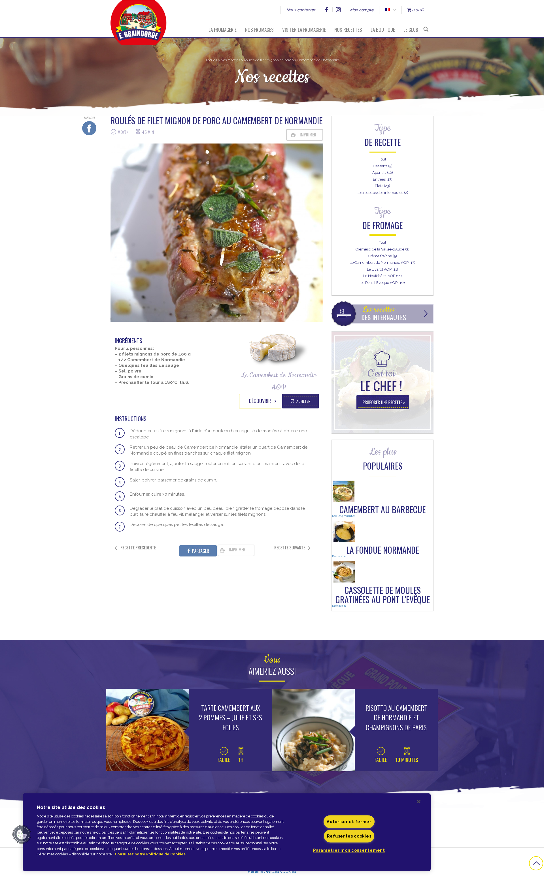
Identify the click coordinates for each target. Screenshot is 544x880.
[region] (227, 832)
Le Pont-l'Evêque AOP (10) (382, 283)
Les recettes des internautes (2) (382, 192)
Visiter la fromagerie (304, 29)
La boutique (383, 29)
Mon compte (361, 10)
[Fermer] (419, 801)
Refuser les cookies (349, 836)
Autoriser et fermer (349, 821)
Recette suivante (289, 548)
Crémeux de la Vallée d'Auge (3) (382, 249)
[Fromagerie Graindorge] (138, 18)
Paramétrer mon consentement (349, 850)
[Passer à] (387, 10)
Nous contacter (300, 10)
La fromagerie (223, 29)
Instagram (338, 9)
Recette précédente (138, 548)
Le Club (410, 29)
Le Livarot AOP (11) (382, 269)
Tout (382, 159)
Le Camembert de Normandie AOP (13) (382, 262)
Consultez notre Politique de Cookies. (150, 854)
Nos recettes (348, 29)
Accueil (211, 60)
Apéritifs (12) (382, 172)
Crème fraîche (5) (382, 256)
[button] (22, 834)
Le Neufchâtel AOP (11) (382, 276)
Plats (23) (382, 186)
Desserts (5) (382, 166)
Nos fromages (259, 29)
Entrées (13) (382, 179)
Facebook (326, 9)
